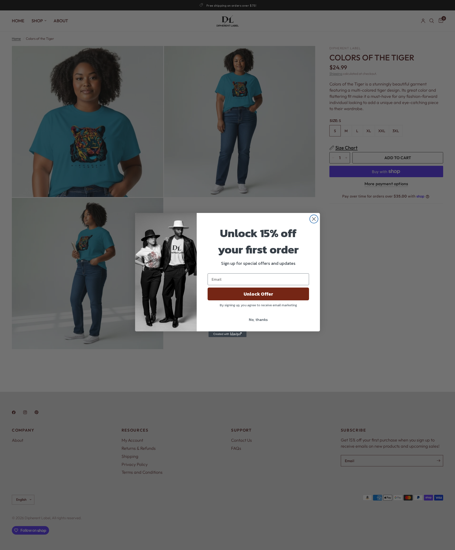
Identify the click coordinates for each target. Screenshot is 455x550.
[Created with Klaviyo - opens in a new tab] (227, 334)
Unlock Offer (258, 294)
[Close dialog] (314, 219)
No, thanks (258, 319)
